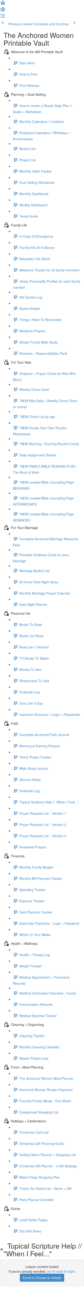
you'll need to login (61, 1271)
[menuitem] (3, 10)
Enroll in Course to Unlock (42, 1277)
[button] (3, 4)
